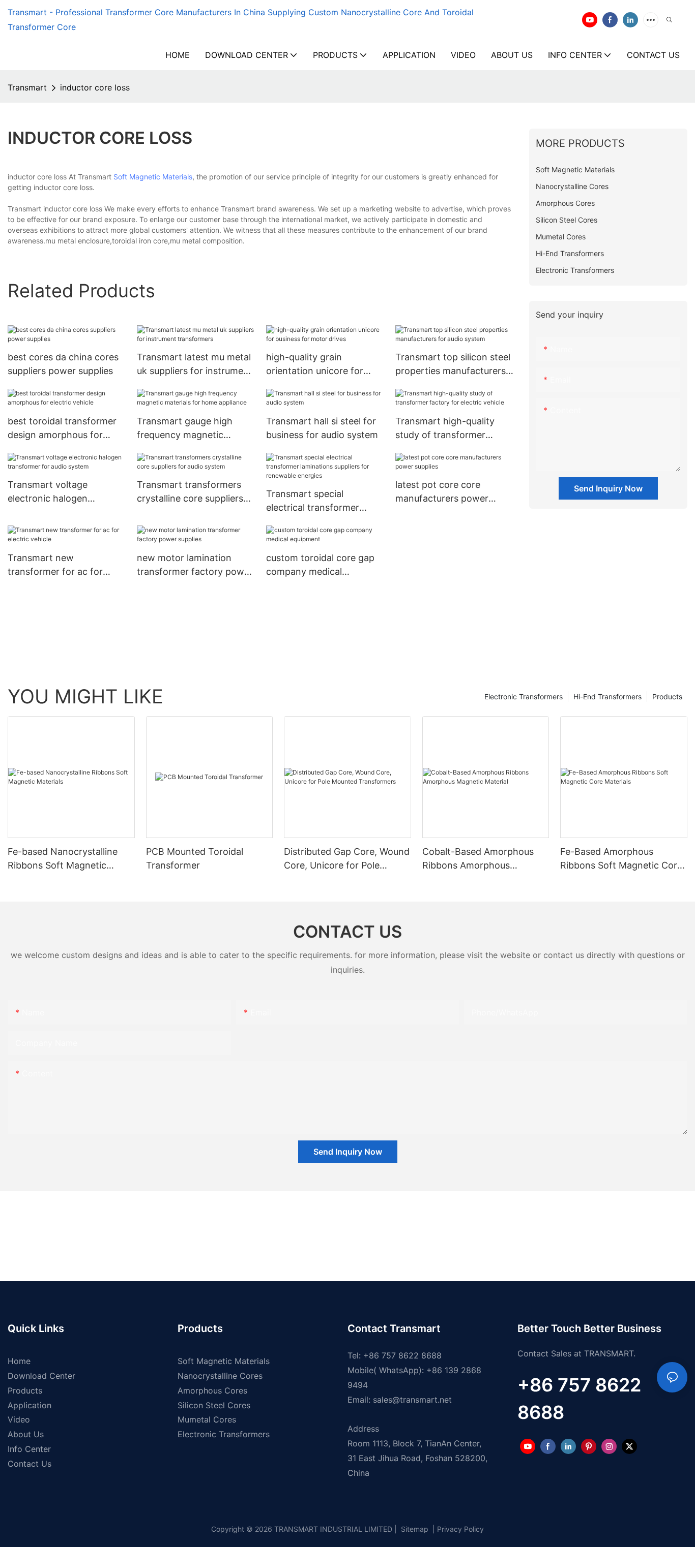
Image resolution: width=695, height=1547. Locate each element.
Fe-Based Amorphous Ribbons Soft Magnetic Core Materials (621, 859)
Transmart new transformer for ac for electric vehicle (55, 565)
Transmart (27, 87)
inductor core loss (95, 87)
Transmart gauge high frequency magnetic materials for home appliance (185, 429)
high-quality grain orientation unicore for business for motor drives (321, 365)
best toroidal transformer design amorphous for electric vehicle (62, 429)
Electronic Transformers (523, 696)
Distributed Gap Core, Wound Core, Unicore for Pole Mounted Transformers (347, 859)
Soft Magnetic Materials (152, 176)
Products (667, 696)
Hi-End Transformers (607, 696)
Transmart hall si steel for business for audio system (322, 428)
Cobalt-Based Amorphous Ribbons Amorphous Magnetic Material (478, 859)
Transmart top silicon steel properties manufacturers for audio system (452, 365)
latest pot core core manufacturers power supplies (441, 492)
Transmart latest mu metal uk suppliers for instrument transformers (194, 365)
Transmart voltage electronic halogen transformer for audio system (54, 492)
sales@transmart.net (412, 1400)
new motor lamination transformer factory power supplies (195, 565)
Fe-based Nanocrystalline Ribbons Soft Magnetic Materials (63, 859)
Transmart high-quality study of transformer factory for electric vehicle (452, 429)
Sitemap (413, 1529)
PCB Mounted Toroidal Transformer (194, 858)
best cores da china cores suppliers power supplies (63, 364)
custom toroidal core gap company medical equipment (320, 565)
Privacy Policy (460, 1529)
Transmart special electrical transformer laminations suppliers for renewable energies (318, 501)
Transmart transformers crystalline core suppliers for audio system (190, 492)
